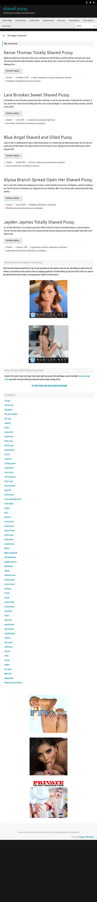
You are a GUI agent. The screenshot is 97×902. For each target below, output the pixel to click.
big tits (7, 454)
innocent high (9, 530)
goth (6, 513)
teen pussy (51, 78)
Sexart (6, 616)
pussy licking (9, 602)
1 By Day (7, 401)
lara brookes (10, 123)
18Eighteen (33, 205)
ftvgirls (7, 508)
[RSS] (94, 2)
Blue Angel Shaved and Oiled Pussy (38, 137)
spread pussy (20, 81)
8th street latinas (10, 414)
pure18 (6, 598)
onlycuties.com (10, 575)
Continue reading (12, 71)
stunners (7, 638)
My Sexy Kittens (10, 557)
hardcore (7, 517)
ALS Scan (32, 162)
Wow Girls (8, 674)
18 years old (8, 405)
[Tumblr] (87, 2)
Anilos (6, 428)
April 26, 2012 (21, 205)
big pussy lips (36, 247)
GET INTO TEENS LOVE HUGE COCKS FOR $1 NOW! (49, 386)
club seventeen (10, 477)
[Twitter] (90, 2)
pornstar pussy (20, 123)
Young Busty (8, 678)
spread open (42, 120)
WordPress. (90, 837)
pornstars (44, 247)
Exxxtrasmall (9, 495)
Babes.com (8, 441)
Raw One (9, 78)
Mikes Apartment (10, 553)
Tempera (82, 837)
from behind (9, 504)
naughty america (10, 562)
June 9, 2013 (20, 120)
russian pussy (9, 607)
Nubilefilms (8, 566)
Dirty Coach (8, 481)
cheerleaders (9, 468)
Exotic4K (7, 490)
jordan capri (9, 535)
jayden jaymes (11, 251)
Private (7, 593)
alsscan (8, 166)
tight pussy (60, 78)
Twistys (7, 660)
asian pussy (8, 432)
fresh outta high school (12, 499)
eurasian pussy (9, 486)
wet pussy (67, 78)
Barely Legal (8, 446)
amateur (7, 423)
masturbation (9, 544)
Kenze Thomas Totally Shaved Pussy (38, 52)
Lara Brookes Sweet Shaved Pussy (36, 95)
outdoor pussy (41, 162)
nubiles (35, 78)
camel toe (8, 459)
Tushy (6, 656)
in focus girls (9, 522)
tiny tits (7, 651)
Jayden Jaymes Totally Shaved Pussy (39, 222)
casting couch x (10, 463)
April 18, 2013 (20, 162)
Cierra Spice (9, 472)
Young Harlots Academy (13, 683)
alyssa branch (19, 208)
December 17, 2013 (22, 78)
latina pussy (8, 539)
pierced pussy (9, 584)
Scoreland (8, 611)
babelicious (8, 437)
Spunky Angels (9, 633)
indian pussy (9, 526)
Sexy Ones (8, 620)
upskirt (7, 665)
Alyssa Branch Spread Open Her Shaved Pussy (48, 179)
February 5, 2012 (21, 247)
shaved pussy (15, 8)
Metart (6, 548)
